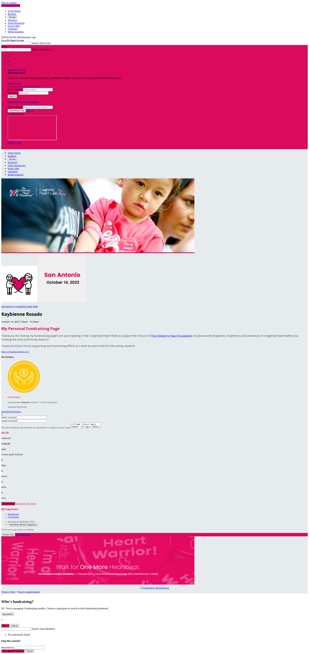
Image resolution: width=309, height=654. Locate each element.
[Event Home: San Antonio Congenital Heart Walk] (62, 301)
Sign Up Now (14, 83)
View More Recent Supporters (23, 524)
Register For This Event (26, 503)
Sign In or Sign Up (17, 69)
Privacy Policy (8, 591)
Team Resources (16, 23)
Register (12, 14)
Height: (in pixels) (9, 420)
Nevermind (8, 614)
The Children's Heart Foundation (171, 336)
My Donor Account (30, 86)
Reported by (7, 647)
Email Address (15, 89)
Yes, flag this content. (13, 651)
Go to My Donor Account (12, 40)
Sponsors (12, 20)
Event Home (14, 11)
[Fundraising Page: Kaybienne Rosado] (19, 301)
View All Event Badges (11, 411)
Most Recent (13, 514)
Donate (12, 17)
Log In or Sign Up (10, 5)
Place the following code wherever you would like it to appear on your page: (35, 427)
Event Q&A (14, 26)
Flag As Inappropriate (29, 591)
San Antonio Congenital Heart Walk (19, 306)
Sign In (29, 110)
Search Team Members (43, 628)
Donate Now (8, 503)
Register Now (23, 534)
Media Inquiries (16, 31)
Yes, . (5, 625)
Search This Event (41, 43)
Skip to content (9, 2)
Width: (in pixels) (8, 417)
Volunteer (13, 28)
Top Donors (13, 517)
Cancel (14, 625)
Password (13, 92)
